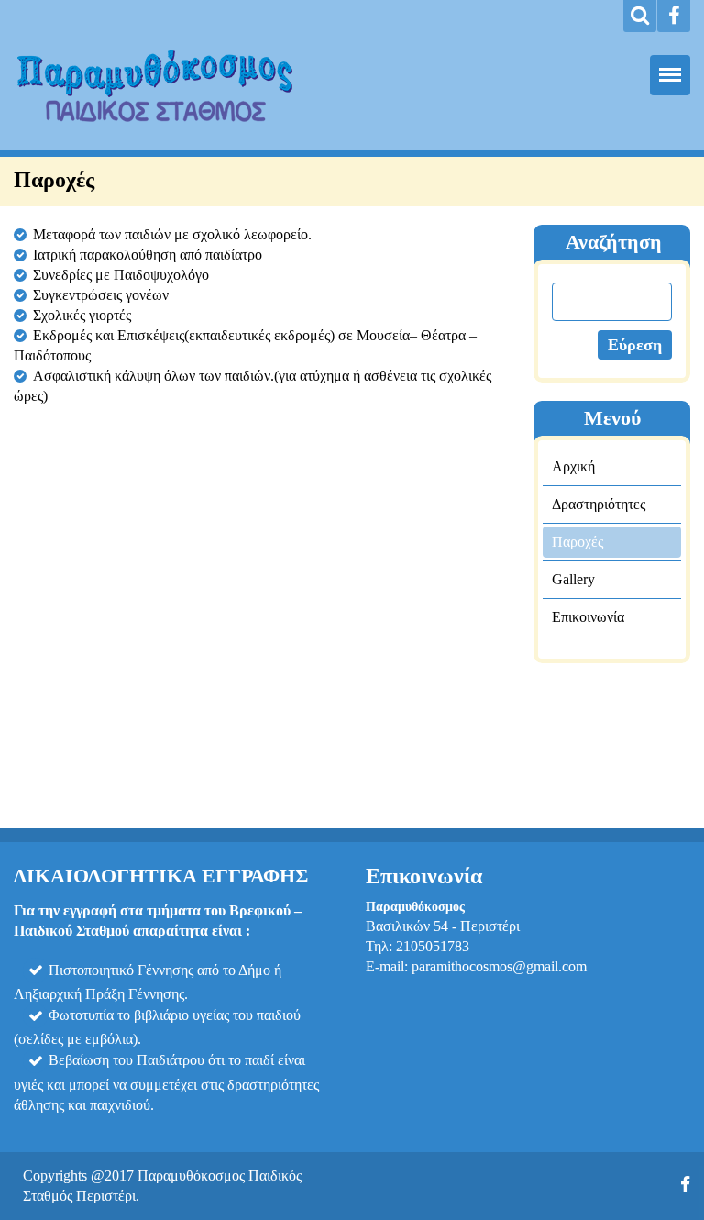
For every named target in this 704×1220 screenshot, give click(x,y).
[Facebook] (673, 16)
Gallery (573, 579)
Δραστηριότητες (598, 504)
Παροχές (577, 541)
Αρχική (573, 466)
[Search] (639, 16)
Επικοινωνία (588, 617)
